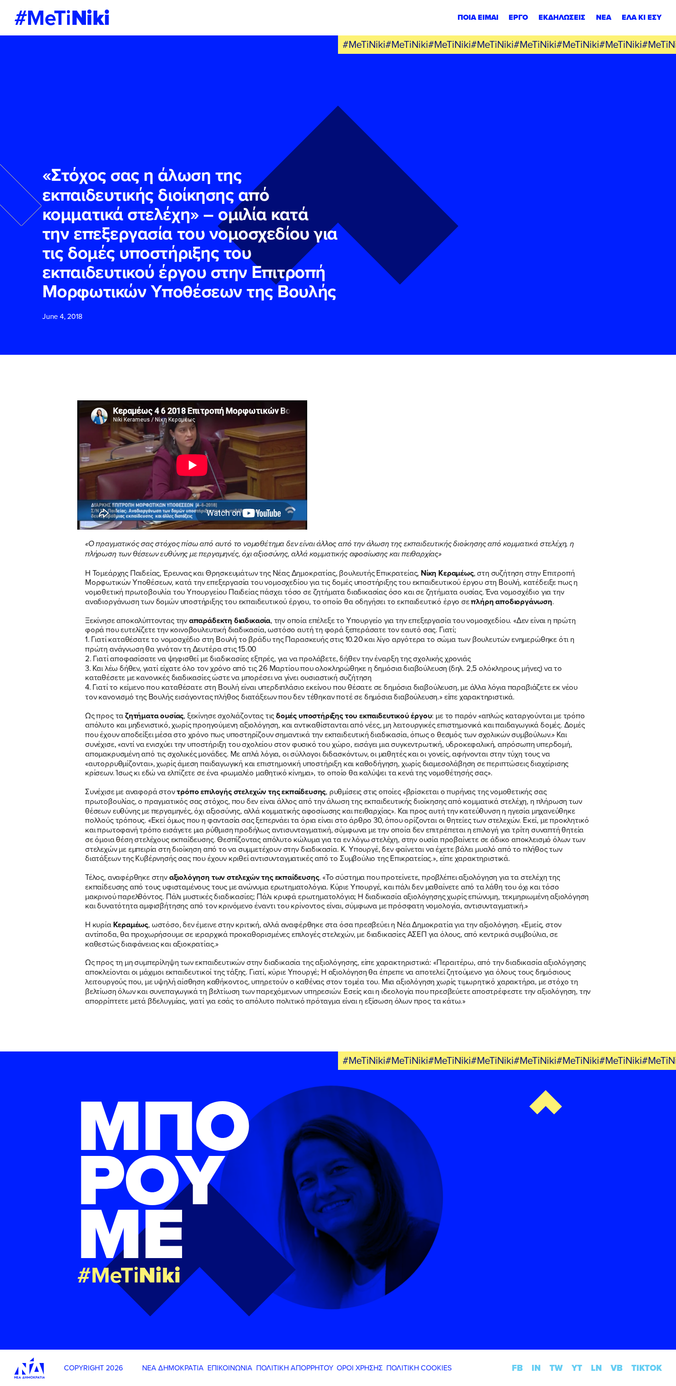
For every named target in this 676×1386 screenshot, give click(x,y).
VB (617, 1368)
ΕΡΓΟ (518, 17)
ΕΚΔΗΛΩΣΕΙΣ (562, 17)
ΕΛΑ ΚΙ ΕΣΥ (642, 17)
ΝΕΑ (603, 17)
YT (577, 1368)
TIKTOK (646, 1368)
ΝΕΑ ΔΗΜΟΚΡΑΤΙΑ (173, 1368)
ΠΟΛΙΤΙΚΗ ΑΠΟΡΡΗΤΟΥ (294, 1368)
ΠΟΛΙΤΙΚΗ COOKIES (419, 1368)
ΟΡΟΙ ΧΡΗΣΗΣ (360, 1368)
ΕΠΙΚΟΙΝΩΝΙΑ (229, 1368)
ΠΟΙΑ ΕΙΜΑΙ (478, 17)
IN (536, 1368)
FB (517, 1368)
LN (596, 1368)
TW (556, 1368)
